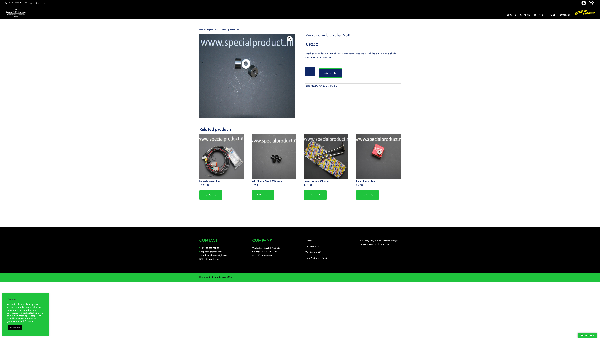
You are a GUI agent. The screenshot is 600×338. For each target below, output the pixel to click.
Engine (511, 15)
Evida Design (219, 277)
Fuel (552, 15)
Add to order (330, 73)
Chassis (525, 15)
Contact (565, 15)
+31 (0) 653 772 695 (210, 248)
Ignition (539, 15)
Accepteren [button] (15, 327)
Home (202, 30)
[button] (289, 38)
